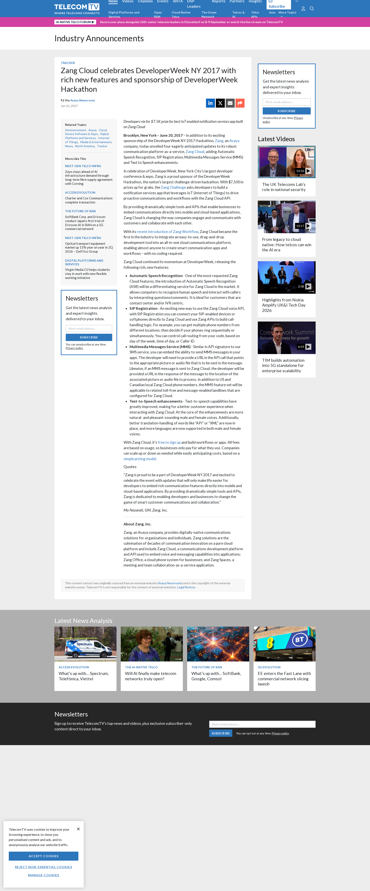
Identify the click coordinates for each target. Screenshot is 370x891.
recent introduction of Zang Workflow (167, 231)
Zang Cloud (195, 151)
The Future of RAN (80, 211)
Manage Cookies (43, 875)
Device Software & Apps (81, 134)
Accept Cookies (44, 856)
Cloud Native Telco (181, 14)
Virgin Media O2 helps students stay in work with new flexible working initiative (87, 273)
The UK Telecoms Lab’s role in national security (284, 187)
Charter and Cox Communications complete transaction (89, 200)
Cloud (103, 130)
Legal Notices (186, 587)
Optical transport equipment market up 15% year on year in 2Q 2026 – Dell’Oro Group (89, 247)
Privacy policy (74, 348)
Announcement (75, 130)
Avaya (234, 140)
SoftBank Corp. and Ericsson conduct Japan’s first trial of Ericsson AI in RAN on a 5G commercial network (85, 223)
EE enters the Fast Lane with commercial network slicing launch (284, 678)
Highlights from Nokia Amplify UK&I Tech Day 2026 (284, 305)
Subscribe (89, 337)
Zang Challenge (173, 187)
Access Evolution (80, 192)
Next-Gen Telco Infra (83, 166)
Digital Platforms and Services (124, 14)
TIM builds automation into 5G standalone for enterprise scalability (283, 365)
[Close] (78, 829)
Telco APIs (255, 14)
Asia (272, 12)
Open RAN (158, 14)
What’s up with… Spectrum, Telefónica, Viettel (84, 676)
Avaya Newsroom (82, 100)
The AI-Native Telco (141, 667)
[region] (43, 854)
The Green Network (208, 14)
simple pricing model (140, 459)
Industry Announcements (99, 38)
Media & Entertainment (96, 142)
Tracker (68, 63)
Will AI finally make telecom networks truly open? (150, 676)
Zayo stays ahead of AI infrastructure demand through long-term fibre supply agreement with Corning (89, 177)
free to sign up (169, 442)
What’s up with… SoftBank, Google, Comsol (216, 676)
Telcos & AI (238, 14)
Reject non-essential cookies (43, 867)
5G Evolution (269, 667)
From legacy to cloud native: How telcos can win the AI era (286, 244)
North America (85, 146)
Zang (219, 140)
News (69, 146)
